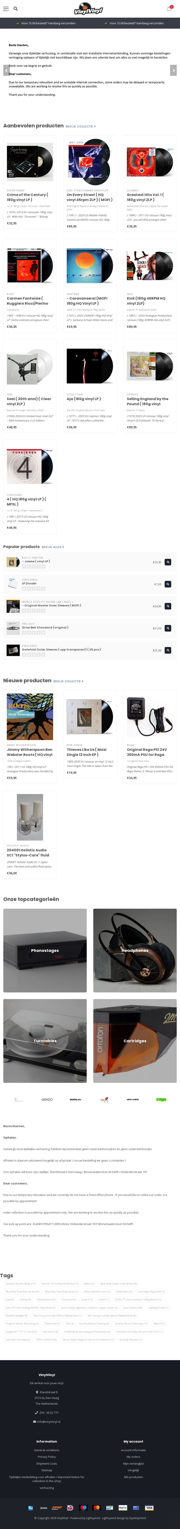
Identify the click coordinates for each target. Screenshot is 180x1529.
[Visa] (149, 1508)
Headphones (102, 911)
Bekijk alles (52, 547)
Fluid (104, 1299)
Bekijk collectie (80, 126)
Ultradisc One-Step (18, 1339)
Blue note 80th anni (97, 1291)
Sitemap (46, 1470)
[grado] (47, 1099)
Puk (70, 1323)
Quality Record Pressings (131, 1323)
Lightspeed (93, 1518)
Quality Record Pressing (94, 1323)
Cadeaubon (124, 1291)
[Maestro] (83, 1508)
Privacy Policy (47, 1457)
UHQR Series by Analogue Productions (87, 1331)
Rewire (159, 1323)
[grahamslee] (18, 1099)
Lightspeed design (113, 1518)
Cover (87, 1299)
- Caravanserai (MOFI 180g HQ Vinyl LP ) (87, 301)
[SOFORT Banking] (57, 1508)
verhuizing (47, 1488)
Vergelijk (133, 1470)
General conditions (46, 1450)
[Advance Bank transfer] (43, 1508)
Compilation (46, 1299)
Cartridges (100, 1001)
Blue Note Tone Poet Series (22, 1291)
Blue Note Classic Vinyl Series (119, 1283)
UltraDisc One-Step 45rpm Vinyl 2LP (139, 1331)
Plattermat (52, 1323)
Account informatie (133, 1450)
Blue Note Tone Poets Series (61, 1291)
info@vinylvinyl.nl (48, 1422)
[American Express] (30, 1508)
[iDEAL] (70, 1508)
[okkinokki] (133, 1099)
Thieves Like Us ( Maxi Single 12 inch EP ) (86, 752)
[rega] (161, 1099)
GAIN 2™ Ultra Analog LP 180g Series (138, 1299)
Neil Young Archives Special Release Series (112, 1315)
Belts (89, 1283)
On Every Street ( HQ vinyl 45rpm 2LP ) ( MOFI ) (90, 197)
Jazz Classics (133, 1307)
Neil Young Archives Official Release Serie (58, 1315)
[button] (6, 70)
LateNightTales (158, 1307)
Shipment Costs (46, 1464)
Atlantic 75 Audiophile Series (59, 1283)
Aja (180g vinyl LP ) (84, 398)
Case (10, 1299)
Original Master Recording (22, 1323)
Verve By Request (130, 1339)
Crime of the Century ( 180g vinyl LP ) (27, 197)
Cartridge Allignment (151, 1291)
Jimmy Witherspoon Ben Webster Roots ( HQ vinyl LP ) (29, 754)
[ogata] (76, 1099)
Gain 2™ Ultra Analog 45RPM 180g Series (31, 1307)
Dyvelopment (137, 1518)
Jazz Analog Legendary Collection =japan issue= (89, 1307)
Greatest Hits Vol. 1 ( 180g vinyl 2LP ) (145, 197)
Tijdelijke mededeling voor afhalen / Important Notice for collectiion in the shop (46, 1479)
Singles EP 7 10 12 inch (21, 1331)
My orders (133, 1457)
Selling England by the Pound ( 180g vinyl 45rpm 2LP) (147, 404)
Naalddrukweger (17, 1315)
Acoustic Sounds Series (21, 1283)
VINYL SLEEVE (46, 1339)
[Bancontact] (109, 1508)
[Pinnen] (136, 1508)
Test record (50, 1331)
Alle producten (133, 1477)
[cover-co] (104, 1099)
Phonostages (12, 911)
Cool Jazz (69, 1299)
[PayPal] (122, 1508)
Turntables (10, 1001)
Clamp (25, 1299)
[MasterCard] (96, 1508)
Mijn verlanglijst (133, 1464)
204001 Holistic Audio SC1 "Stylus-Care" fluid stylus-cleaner (28, 855)
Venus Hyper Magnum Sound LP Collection (88, 1339)
